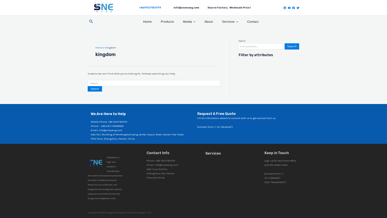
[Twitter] (298, 8)
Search (242, 41)
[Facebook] (293, 8)
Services (228, 21)
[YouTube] (289, 8)
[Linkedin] (284, 8)
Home (147, 21)
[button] (91, 22)
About (208, 21)
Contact (253, 21)
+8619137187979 (150, 7)
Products (167, 21)
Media (187, 21)
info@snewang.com (166, 164)
